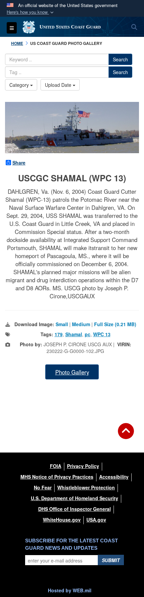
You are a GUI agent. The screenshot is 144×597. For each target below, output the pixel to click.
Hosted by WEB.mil (69, 590)
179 (59, 334)
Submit (111, 560)
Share (18, 162)
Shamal (73, 334)
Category (19, 84)
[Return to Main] (126, 435)
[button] (31, 12)
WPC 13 (102, 334)
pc (87, 334)
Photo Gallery (72, 372)
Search (120, 59)
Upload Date (59, 84)
